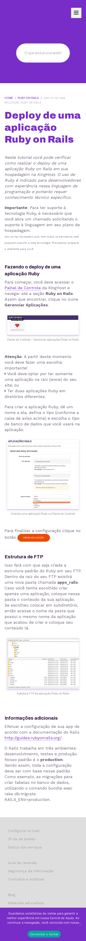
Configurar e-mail (23, 831)
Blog (11, 895)
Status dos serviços (25, 847)
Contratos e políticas (26, 879)
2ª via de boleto (21, 839)
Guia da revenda (22, 863)
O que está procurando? (43, 52)
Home (9, 98)
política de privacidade (42, 927)
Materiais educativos (26, 903)
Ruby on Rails (28, 98)
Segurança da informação (31, 871)
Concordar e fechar (44, 934)
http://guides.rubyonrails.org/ (33, 738)
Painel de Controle (23, 288)
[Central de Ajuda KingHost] (22, 13)
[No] (80, 924)
